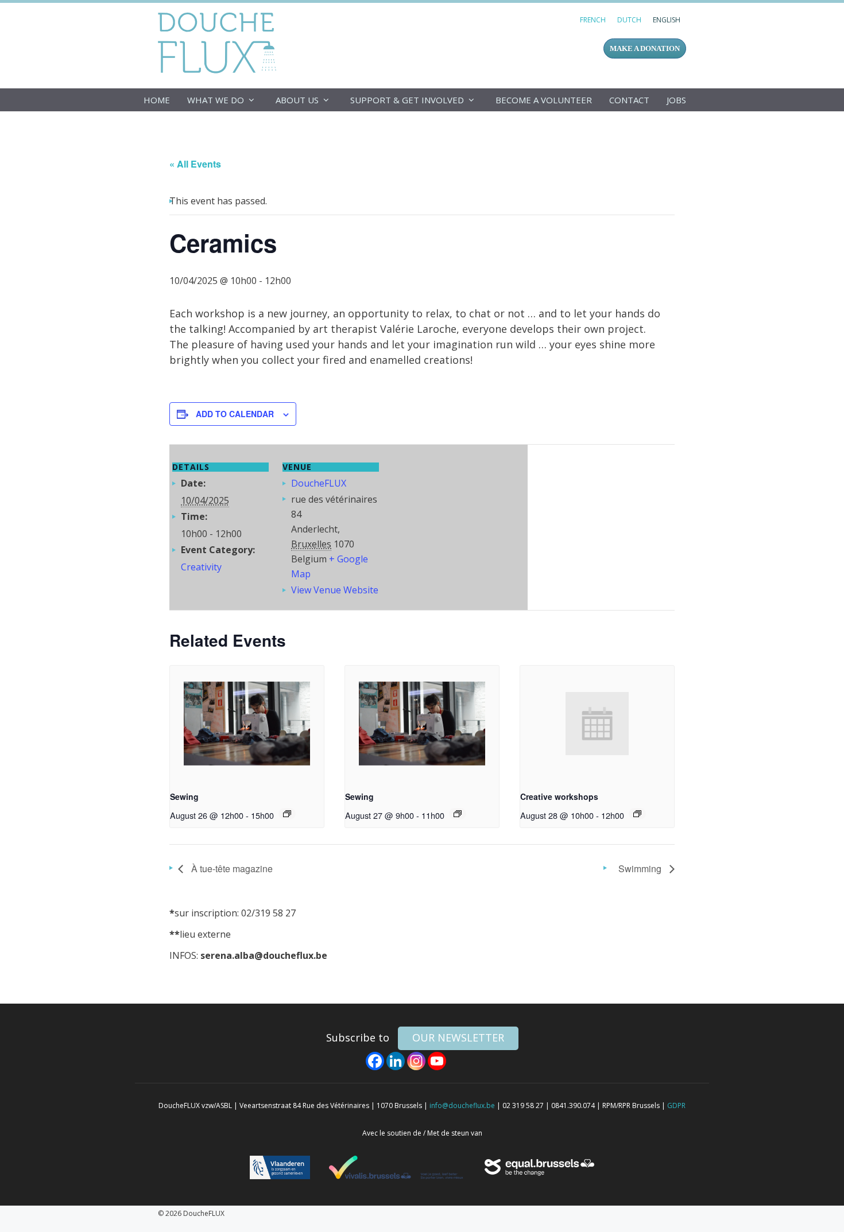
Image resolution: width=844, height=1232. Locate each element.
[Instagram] (416, 1061)
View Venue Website (334, 590)
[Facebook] (375, 1061)
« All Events (195, 163)
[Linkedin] (395, 1061)
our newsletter (458, 1037)
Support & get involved (407, 100)
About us (297, 100)
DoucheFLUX (219, 42)
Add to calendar (235, 413)
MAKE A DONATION (645, 48)
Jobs (676, 100)
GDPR (676, 1105)
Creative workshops (559, 796)
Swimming (641, 868)
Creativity (201, 567)
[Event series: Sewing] (287, 813)
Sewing (184, 796)
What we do (215, 100)
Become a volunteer (543, 100)
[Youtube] (437, 1061)
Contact (629, 100)
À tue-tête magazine (231, 868)
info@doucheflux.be (462, 1105)
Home (157, 100)
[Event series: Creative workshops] (637, 813)
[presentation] (247, 723)
